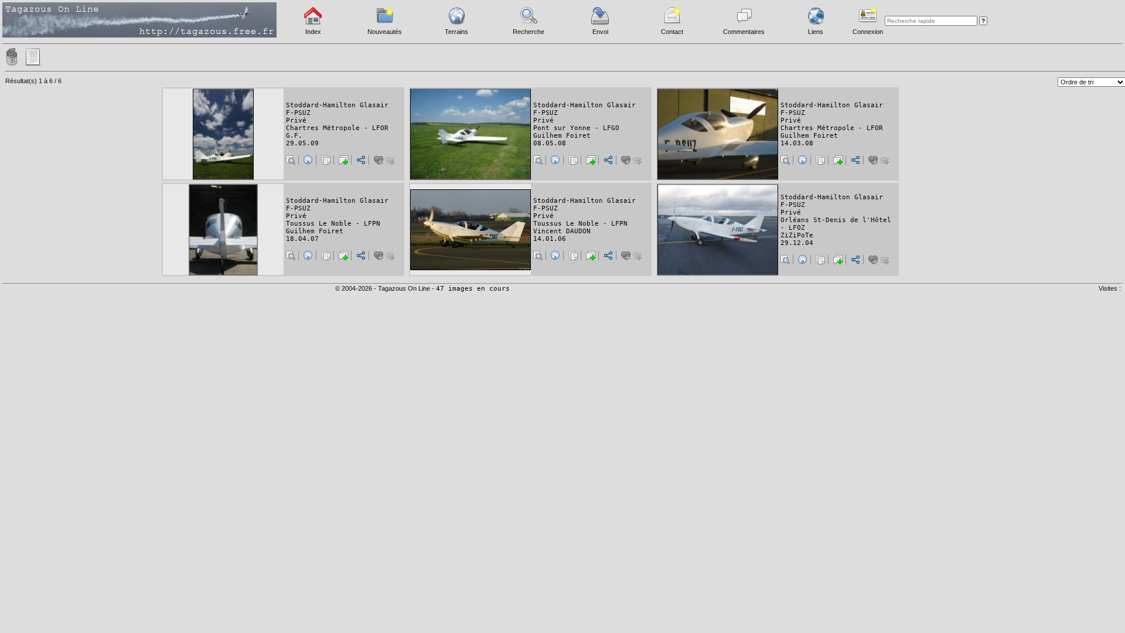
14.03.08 (796, 143)
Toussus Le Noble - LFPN (333, 223)
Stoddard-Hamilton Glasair (337, 105)
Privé (296, 120)
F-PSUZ (298, 113)
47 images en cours (473, 288)
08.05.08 (549, 143)
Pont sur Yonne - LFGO (576, 128)
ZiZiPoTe (796, 235)
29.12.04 (796, 243)
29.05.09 (302, 143)
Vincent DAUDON (562, 231)
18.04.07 (302, 239)
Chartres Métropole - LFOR (337, 128)
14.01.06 (549, 239)
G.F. (294, 135)
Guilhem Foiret (562, 135)
